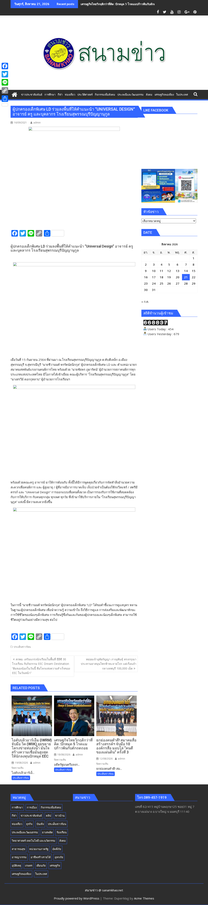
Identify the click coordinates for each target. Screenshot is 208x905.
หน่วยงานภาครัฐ (38, 849)
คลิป (48, 815)
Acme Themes (144, 898)
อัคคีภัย (56, 849)
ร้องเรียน (62, 832)
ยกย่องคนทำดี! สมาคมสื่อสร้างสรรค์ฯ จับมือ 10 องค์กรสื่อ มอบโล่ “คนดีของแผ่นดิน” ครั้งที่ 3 (137, 4)
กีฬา (14, 815)
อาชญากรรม (19, 857)
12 (169, 271)
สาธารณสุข (18, 849)
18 (161, 277)
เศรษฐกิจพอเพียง (21, 874)
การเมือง (32, 807)
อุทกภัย (59, 857)
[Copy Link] (5, 90)
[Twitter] (5, 74)
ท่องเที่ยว (17, 824)
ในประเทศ (41, 874)
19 (169, 277)
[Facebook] (5, 66)
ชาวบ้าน (60, 815)
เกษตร (28, 865)
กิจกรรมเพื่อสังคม (51, 807)
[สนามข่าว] (14, 94)
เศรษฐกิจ (55, 865)
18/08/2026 (63, 754)
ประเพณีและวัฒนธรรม (25, 832)
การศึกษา (17, 807)
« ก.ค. (145, 301)
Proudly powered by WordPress (76, 898)
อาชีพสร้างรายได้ (41, 857)
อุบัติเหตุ (16, 865)
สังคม (62, 840)
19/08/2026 (21, 762)
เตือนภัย (41, 865)
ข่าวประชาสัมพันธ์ (31, 815)
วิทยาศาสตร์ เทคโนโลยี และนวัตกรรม (33, 840)
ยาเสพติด (47, 832)
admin (37, 122)
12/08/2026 (106, 758)
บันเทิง (40, 824)
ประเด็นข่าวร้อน (22, 646)
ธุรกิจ (29, 824)
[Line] (5, 82)
